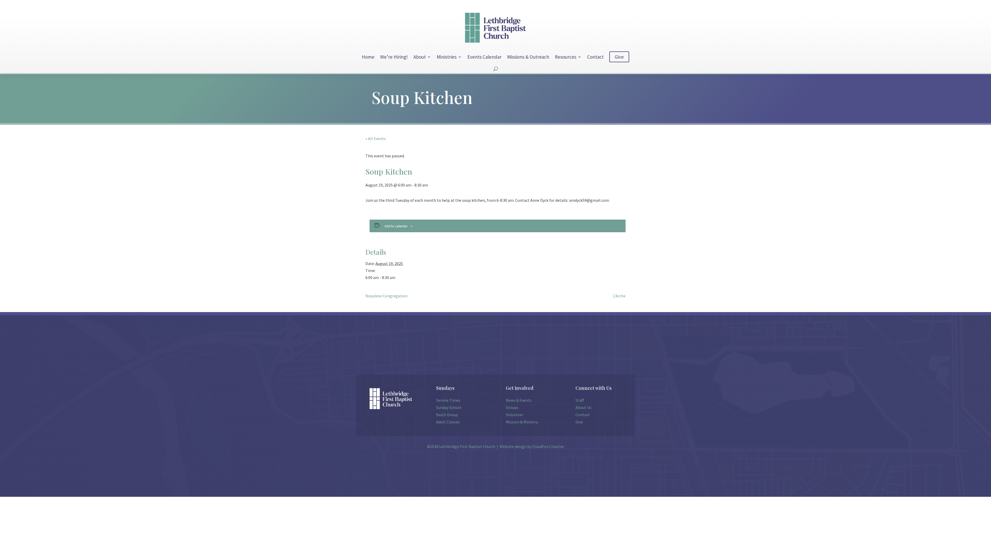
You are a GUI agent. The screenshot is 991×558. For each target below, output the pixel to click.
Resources (565, 57)
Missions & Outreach (528, 57)
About (419, 57)
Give (619, 57)
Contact (595, 57)
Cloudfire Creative (548, 446)
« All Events (375, 138)
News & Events (519, 400)
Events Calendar (484, 57)
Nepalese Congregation (386, 295)
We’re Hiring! (394, 57)
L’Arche (619, 295)
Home (368, 57)
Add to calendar (396, 226)
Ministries (447, 57)
